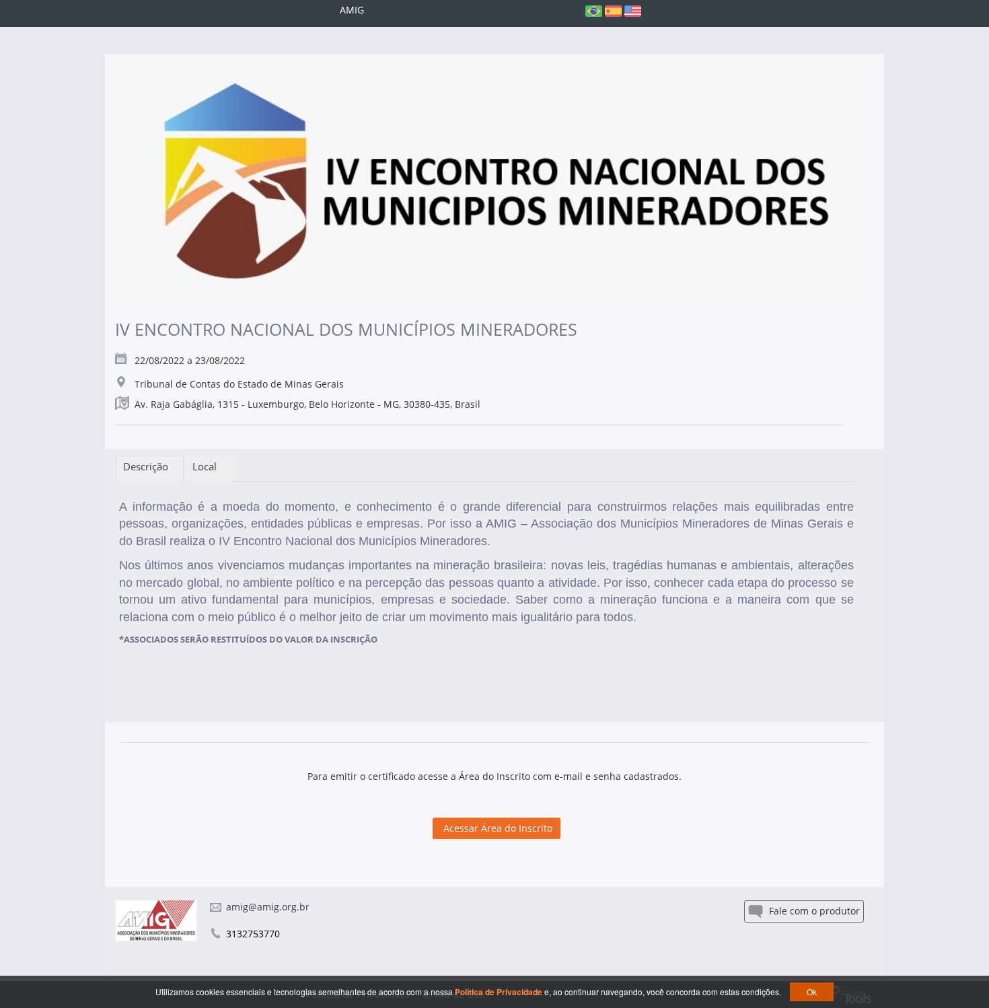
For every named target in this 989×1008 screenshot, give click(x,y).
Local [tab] (208, 466)
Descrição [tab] (149, 466)
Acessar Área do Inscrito (496, 828)
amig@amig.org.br (267, 906)
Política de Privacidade (499, 992)
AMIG (352, 9)
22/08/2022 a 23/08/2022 (190, 360)
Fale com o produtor (813, 910)
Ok (812, 991)
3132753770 (253, 933)
